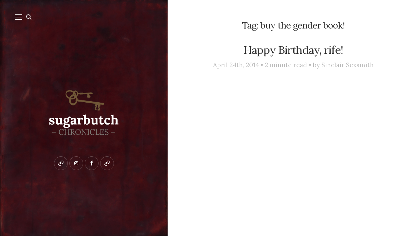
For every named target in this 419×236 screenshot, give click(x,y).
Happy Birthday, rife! (293, 50)
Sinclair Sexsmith (347, 65)
